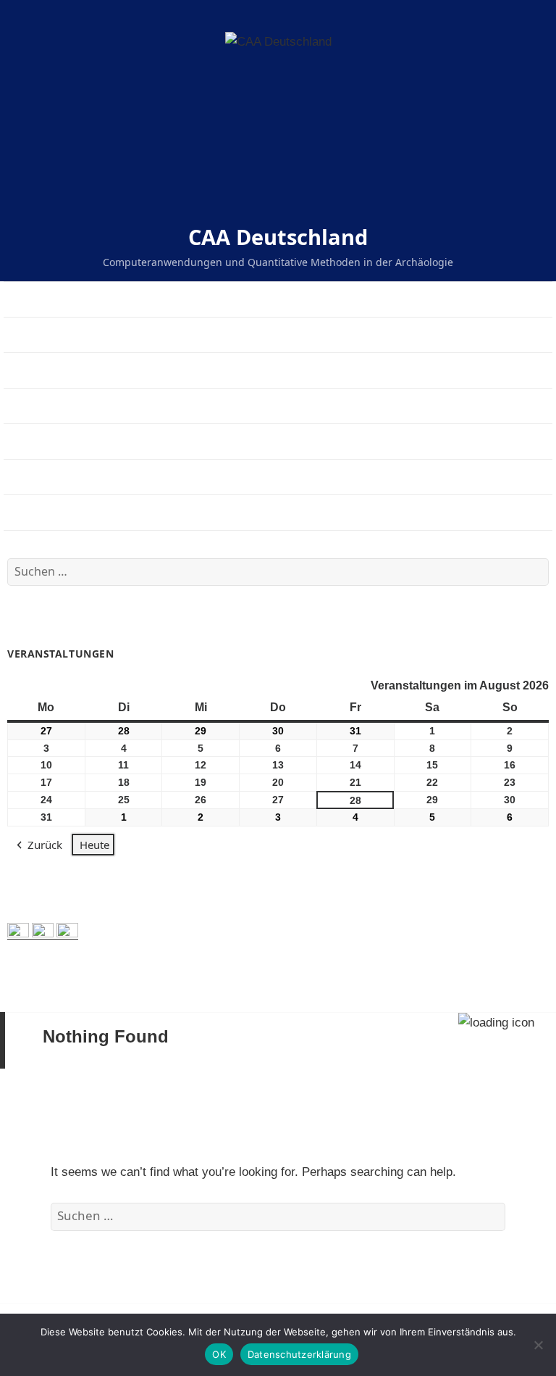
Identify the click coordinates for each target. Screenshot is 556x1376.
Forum (20, 512)
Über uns (27, 334)
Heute (94, 844)
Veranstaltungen (46, 370)
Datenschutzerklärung (299, 1354)
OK (219, 1354)
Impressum (32, 441)
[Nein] (538, 1345)
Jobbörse (27, 405)
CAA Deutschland (278, 237)
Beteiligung (33, 477)
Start (16, 299)
